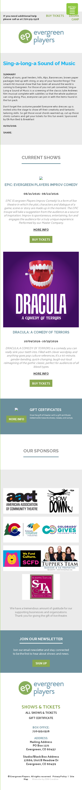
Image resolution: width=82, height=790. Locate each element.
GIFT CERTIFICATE (41, 717)
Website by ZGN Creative (45, 779)
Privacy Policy (60, 776)
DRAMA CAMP (74, 17)
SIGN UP (41, 663)
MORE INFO (16, 419)
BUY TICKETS (55, 15)
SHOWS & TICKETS (41, 707)
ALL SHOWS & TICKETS (41, 712)
